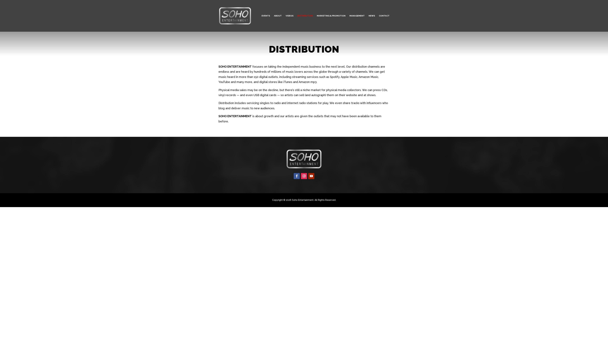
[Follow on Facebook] (297, 176)
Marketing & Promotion (331, 16)
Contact (384, 16)
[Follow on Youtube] (311, 176)
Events (266, 16)
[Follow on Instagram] (304, 176)
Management (357, 16)
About (278, 16)
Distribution (305, 16)
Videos (289, 16)
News (372, 16)
